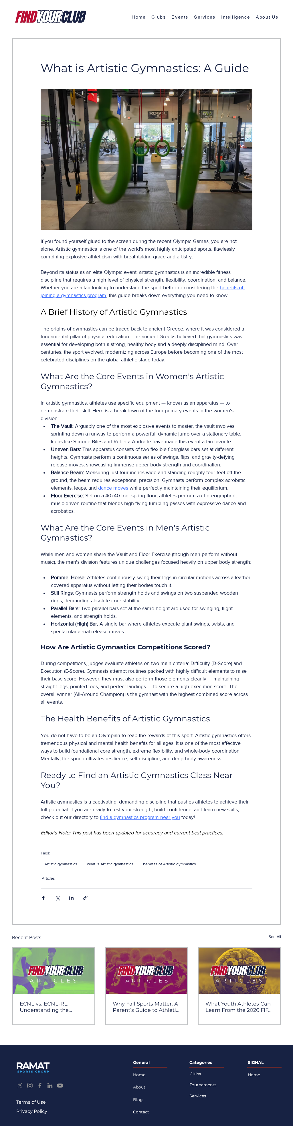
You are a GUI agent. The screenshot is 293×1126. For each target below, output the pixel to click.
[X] (19, 1085)
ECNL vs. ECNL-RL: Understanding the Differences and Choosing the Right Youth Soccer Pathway (53, 1007)
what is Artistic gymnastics (110, 864)
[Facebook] (39, 1085)
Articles (48, 878)
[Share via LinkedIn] (71, 898)
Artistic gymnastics (60, 864)
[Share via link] (85, 898)
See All (275, 936)
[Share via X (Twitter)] (57, 898)
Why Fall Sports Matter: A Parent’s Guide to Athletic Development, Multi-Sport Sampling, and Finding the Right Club (146, 1007)
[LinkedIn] (50, 1085)
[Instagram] (29, 1085)
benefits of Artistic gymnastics (169, 864)
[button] (267, 17)
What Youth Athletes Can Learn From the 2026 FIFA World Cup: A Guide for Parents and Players (238, 1007)
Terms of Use (31, 1102)
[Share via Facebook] (43, 898)
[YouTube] (60, 1085)
